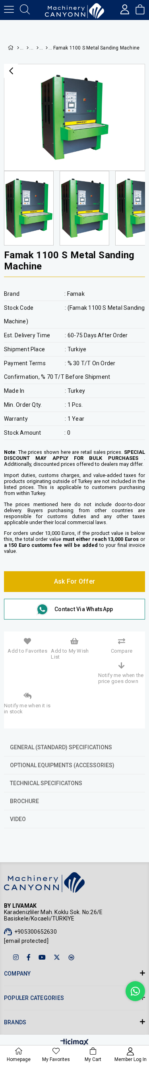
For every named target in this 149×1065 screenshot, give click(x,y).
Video (18, 819)
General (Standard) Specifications (61, 747)
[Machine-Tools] (27, 48)
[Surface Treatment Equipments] (36, 48)
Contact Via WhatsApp (83, 609)
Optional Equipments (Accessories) (62, 765)
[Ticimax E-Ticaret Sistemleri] (74, 1043)
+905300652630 (35, 931)
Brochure (24, 801)
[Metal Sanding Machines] (45, 48)
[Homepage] (17, 48)
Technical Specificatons (46, 783)
